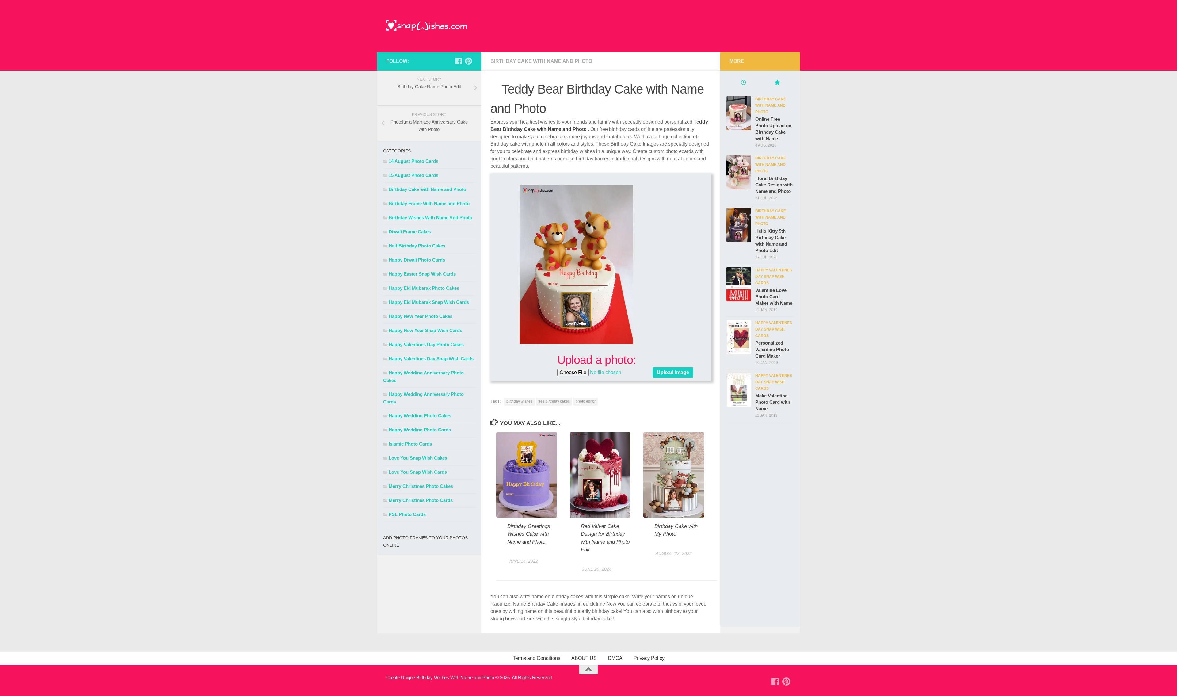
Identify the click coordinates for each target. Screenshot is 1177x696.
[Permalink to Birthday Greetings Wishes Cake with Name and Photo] (526, 474)
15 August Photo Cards (413, 175)
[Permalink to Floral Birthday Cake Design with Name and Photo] (738, 172)
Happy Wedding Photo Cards (420, 429)
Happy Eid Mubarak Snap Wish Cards (429, 302)
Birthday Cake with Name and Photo (541, 61)
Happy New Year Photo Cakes (420, 316)
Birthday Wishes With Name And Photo (430, 217)
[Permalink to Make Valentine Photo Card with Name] (738, 390)
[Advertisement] (780, 526)
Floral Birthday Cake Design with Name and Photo (774, 185)
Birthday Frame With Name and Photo (429, 203)
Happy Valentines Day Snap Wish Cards (431, 358)
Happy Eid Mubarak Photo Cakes (424, 288)
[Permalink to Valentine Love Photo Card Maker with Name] (738, 284)
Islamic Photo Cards (410, 443)
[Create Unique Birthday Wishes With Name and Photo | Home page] (426, 26)
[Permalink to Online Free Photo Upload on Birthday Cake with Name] (738, 113)
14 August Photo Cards (413, 161)
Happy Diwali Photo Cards (417, 259)
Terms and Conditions (536, 658)
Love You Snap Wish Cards (418, 472)
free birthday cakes (554, 401)
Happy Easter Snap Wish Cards (422, 274)
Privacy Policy (649, 658)
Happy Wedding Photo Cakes (420, 415)
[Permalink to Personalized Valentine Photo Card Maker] (738, 337)
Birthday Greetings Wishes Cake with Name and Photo (528, 534)
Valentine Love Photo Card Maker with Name (773, 297)
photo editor (586, 401)
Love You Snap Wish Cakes (418, 458)
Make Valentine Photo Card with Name (772, 402)
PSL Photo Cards (407, 514)
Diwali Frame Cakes (410, 231)
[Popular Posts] (777, 83)
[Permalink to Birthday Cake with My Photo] (673, 474)
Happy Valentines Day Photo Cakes (426, 344)
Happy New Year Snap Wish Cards (425, 330)
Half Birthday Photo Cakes (417, 245)
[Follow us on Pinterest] (468, 61)
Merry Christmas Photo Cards (421, 500)
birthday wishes (519, 401)
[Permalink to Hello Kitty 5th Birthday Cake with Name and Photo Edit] (738, 225)
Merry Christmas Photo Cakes (421, 486)
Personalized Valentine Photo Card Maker (772, 349)
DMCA (615, 658)
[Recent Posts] (743, 83)
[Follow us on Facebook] (458, 61)
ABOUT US (584, 658)
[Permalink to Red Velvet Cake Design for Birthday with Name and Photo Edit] (600, 474)
